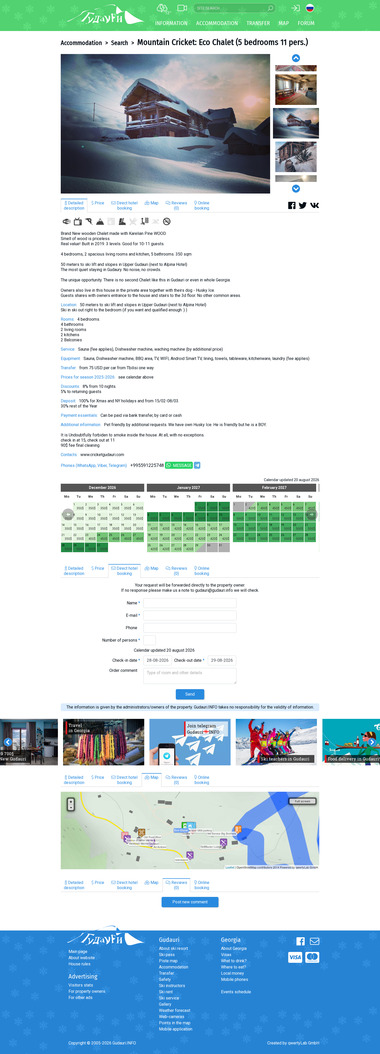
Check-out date (189, 660)
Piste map (168, 960)
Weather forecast (174, 1010)
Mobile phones (234, 979)
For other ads (81, 997)
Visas (226, 954)
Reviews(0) (178, 206)
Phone (133, 627)
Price (99, 203)
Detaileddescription (74, 206)
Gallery (165, 1004)
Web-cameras (171, 1016)
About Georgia (234, 948)
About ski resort (173, 948)
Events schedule (236, 991)
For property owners (87, 991)
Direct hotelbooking (127, 206)
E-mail (133, 615)
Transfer (166, 973)
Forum (306, 23)
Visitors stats (81, 985)
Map (284, 23)
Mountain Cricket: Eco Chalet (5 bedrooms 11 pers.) (222, 42)
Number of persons (121, 640)
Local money (232, 973)
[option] (165, 124)
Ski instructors (172, 985)
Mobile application (175, 1029)
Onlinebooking (202, 206)
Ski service (169, 998)
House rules (79, 963)
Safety (165, 979)
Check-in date (126, 660)
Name (133, 603)
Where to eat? (233, 967)
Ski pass (167, 954)
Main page (78, 951)
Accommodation (81, 43)
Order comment (124, 670)
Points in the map (175, 1022)
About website (82, 957)
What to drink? (234, 960)
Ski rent (166, 991)
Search (119, 43)
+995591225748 (147, 465)
